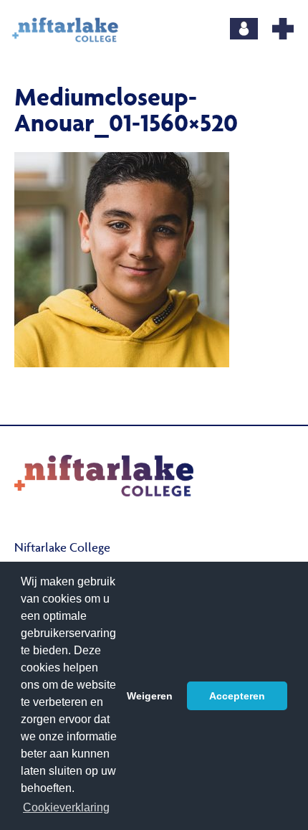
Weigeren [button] (150, 696)
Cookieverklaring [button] (66, 807)
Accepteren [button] (237, 696)
